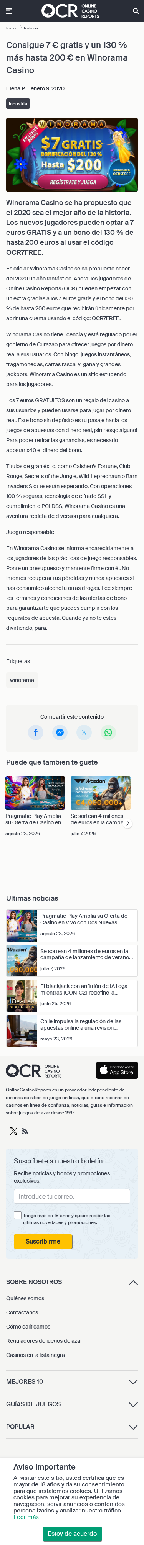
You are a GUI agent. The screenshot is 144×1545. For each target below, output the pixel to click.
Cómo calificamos (28, 1326)
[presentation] (127, 824)
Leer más (26, 1517)
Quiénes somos (25, 1298)
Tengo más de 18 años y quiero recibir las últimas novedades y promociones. (66, 1219)
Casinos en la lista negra (35, 1355)
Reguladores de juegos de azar (44, 1340)
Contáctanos (22, 1312)
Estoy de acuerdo (72, 1534)
